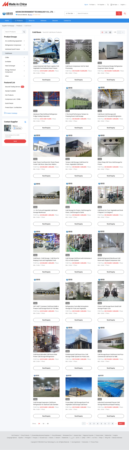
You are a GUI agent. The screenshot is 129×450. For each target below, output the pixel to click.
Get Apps (115, 4)
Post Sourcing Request (125, 13)
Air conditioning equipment (13, 41)
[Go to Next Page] (123, 32)
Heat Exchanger (10, 66)
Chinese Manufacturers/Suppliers (40, 435)
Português (28, 437)
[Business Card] (25, 121)
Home (7, 20)
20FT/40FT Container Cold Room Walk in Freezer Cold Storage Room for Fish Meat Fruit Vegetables (46, 308)
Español (20, 437)
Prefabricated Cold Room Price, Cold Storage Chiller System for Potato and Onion (77, 356)
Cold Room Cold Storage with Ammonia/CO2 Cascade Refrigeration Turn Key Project (109, 116)
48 (48, 423)
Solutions (43, 20)
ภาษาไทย (94, 437)
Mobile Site (108, 435)
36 (43, 423)
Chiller (7, 57)
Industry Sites (77, 435)
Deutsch (58, 437)
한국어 (78, 437)
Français (35, 437)
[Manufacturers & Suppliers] (15, 4)
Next (120, 423)
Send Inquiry (46, 80)
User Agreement (75, 442)
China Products (25, 435)
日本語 (83, 437)
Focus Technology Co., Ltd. (51, 442)
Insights (115, 435)
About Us (31, 20)
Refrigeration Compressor (13, 45)
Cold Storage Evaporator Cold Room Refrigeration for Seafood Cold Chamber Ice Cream (45, 404)
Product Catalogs (11, 113)
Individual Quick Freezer (12, 49)
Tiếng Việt (107, 437)
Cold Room (8, 53)
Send (15, 141)
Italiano (51, 437)
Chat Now (18, 128)
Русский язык (43, 437)
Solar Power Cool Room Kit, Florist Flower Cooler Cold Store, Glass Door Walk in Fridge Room (46, 164)
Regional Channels (88, 435)
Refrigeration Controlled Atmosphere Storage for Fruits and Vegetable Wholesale (77, 308)
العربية (72, 437)
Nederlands (65, 437)
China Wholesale (56, 435)
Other (7, 76)
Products (20, 20)
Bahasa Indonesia (117, 437)
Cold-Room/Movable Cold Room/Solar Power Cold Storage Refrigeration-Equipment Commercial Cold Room (45, 356)
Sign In (86, 4)
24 (39, 423)
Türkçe (100, 437)
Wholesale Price (67, 435)
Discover (55, 20)
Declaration (85, 442)
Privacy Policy (94, 442)
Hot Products (15, 435)
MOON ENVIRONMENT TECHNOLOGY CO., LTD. (34, 12)
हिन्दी (88, 437)
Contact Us (67, 20)
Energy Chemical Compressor (10, 71)
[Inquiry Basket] (108, 4)
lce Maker (8, 61)
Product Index (99, 435)
